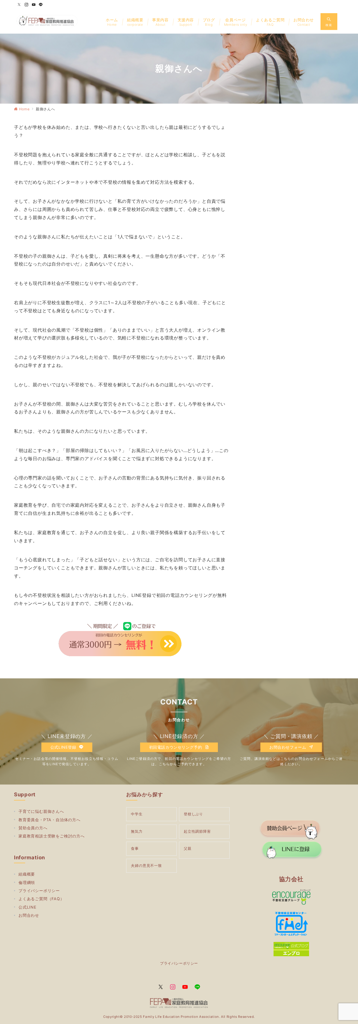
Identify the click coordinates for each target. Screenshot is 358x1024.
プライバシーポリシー (179, 963)
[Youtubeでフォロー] (34, 5)
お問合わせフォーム (288, 747)
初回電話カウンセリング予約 (176, 747)
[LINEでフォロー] (41, 5)
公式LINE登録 (63, 747)
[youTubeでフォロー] (185, 987)
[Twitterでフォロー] (19, 5)
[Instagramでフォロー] (27, 5)
